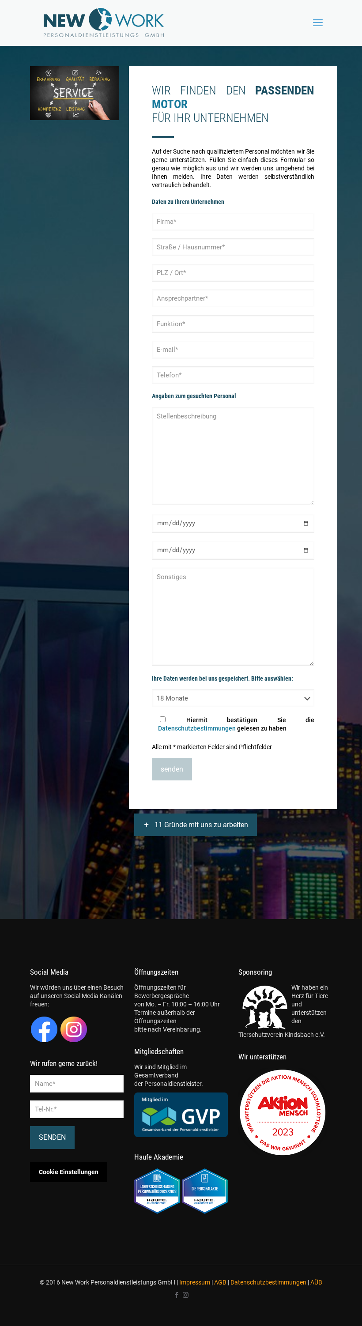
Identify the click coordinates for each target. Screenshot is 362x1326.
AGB (220, 1282)
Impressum (194, 1282)
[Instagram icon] (185, 1295)
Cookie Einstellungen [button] (68, 1171)
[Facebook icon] (176, 1295)
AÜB (316, 1282)
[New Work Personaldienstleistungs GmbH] (104, 22)
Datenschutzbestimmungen (197, 728)
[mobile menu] (317, 22)
